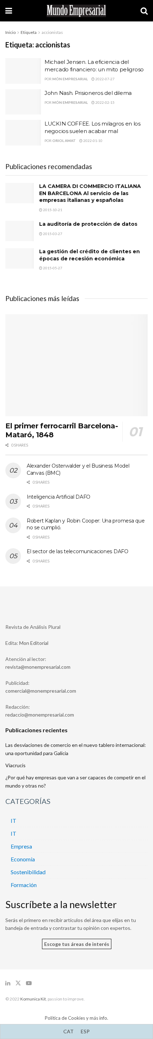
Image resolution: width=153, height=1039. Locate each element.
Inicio (10, 32)
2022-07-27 (105, 79)
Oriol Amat (64, 140)
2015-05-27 (52, 268)
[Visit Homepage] (76, 11)
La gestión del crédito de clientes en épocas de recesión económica (89, 255)
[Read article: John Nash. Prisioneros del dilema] (23, 102)
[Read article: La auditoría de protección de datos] (19, 231)
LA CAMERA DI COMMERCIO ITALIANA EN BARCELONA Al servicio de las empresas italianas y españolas (90, 193)
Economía (23, 859)
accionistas (52, 32)
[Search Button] (144, 10)
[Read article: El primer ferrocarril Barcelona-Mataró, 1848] (76, 365)
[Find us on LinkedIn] (7, 983)
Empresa (21, 846)
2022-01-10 (92, 140)
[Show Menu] (8, 10)
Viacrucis (15, 765)
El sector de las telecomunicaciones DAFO (77, 551)
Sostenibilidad (28, 872)
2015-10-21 (52, 210)
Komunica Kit (33, 999)
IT (13, 820)
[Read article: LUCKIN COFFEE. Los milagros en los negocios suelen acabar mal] (23, 133)
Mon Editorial (33, 643)
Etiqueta (29, 32)
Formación (24, 884)
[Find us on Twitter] (18, 983)
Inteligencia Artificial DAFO (58, 497)
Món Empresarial (70, 79)
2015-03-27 (52, 233)
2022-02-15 (105, 102)
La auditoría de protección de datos (88, 224)
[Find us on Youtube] (29, 983)
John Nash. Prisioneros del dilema (88, 93)
